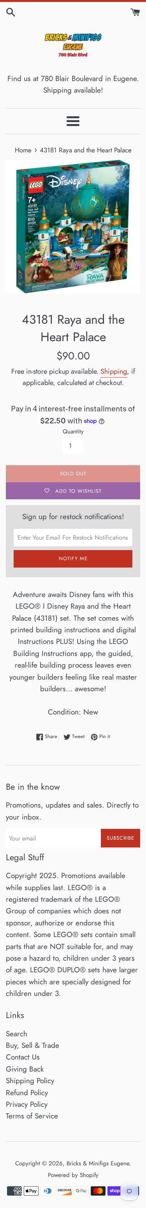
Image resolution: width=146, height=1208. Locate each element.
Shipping (113, 371)
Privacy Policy (26, 1104)
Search (16, 1034)
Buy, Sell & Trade (32, 1045)
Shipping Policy (30, 1080)
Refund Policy (27, 1092)
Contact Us (23, 1057)
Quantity (73, 431)
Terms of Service (32, 1116)
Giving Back (25, 1069)
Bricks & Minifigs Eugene (98, 1163)
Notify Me (73, 558)
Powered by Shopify (73, 1175)
